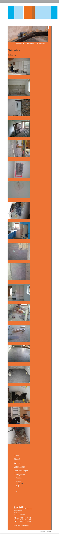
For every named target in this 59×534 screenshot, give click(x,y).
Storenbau (30, 44)
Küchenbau (20, 44)
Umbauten (41, 44)
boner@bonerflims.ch (21, 525)
